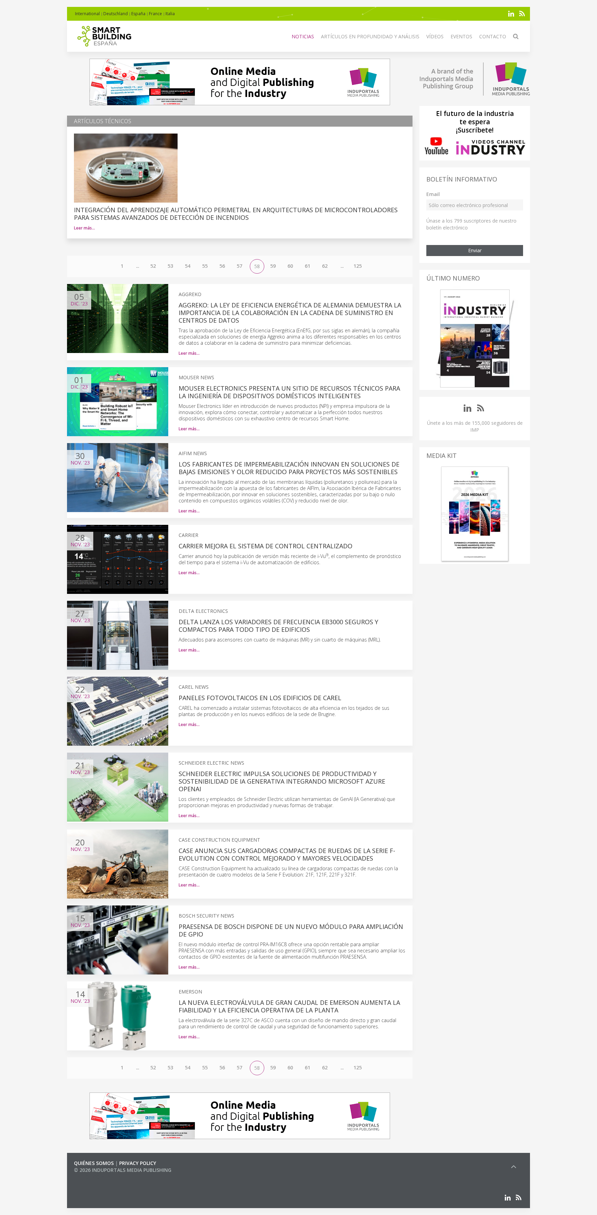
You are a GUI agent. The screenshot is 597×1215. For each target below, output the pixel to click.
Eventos (461, 36)
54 (187, 266)
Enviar (475, 250)
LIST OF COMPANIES (97, 1177)
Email (433, 194)
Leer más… (84, 228)
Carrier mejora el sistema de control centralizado (265, 546)
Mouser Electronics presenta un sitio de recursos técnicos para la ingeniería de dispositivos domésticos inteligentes (289, 392)
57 (239, 266)
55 (205, 266)
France (155, 14)
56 (222, 266)
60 (290, 266)
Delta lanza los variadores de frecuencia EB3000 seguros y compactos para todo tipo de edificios (278, 626)
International (87, 14)
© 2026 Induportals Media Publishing (122, 1170)
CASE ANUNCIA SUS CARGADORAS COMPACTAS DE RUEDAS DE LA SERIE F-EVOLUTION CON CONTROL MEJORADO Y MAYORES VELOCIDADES (287, 854)
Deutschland (115, 14)
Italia (170, 14)
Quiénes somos (94, 1163)
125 (357, 266)
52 (153, 266)
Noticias (303, 36)
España (138, 14)
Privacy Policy (137, 1163)
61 (307, 266)
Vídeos (435, 36)
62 (325, 266)
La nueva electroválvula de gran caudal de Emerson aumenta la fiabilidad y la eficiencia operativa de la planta (289, 1006)
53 (170, 266)
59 (273, 266)
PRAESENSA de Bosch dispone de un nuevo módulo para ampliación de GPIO (291, 930)
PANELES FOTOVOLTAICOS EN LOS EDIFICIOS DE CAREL (260, 698)
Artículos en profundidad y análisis (370, 36)
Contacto (492, 36)
